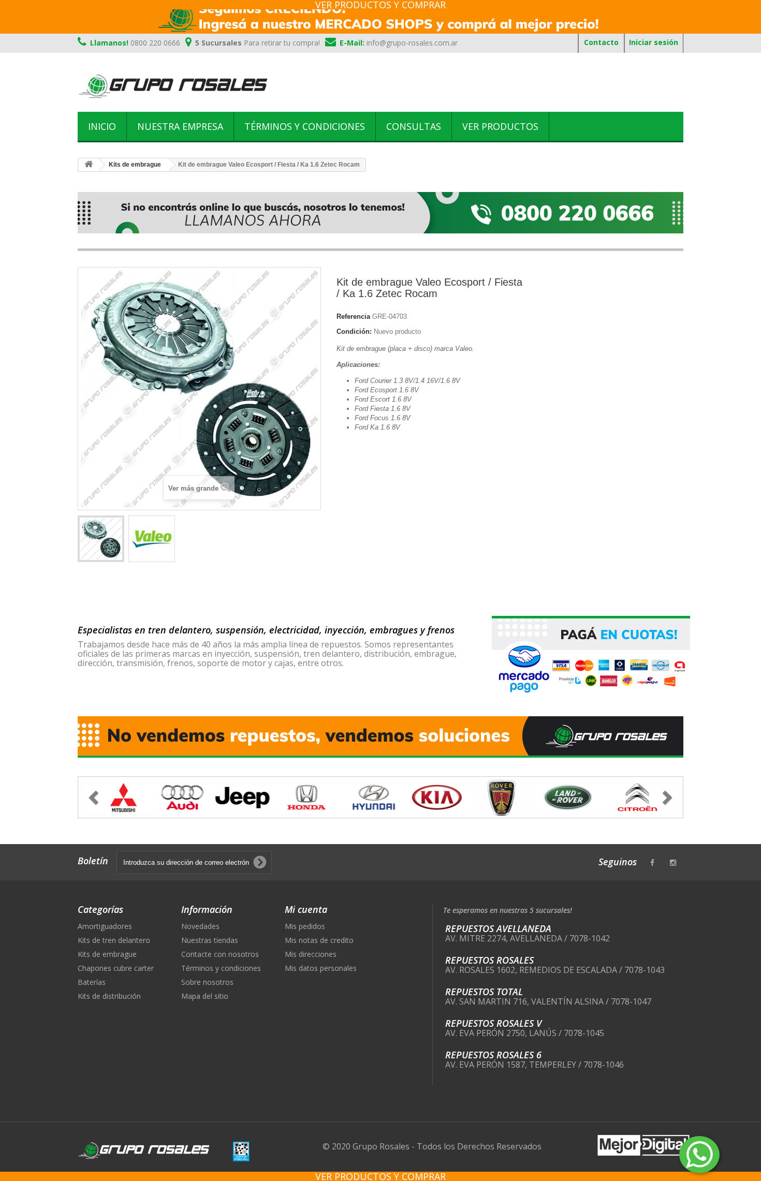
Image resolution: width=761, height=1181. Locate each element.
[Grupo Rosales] (173, 86)
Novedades (200, 926)
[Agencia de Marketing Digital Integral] (643, 1144)
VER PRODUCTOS (500, 126)
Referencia (353, 316)
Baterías (92, 982)
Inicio (102, 126)
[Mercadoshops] (380, 17)
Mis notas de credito (319, 940)
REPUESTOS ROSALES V (493, 1023)
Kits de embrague (107, 954)
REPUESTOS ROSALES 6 (493, 1055)
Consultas (413, 126)
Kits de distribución (109, 996)
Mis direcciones (310, 954)
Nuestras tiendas (209, 940)
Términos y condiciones (304, 126)
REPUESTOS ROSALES (489, 960)
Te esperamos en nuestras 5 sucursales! (507, 910)
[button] (123, 797)
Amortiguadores (105, 926)
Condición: (354, 331)
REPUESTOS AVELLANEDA (498, 928)
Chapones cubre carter (116, 968)
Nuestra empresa (180, 126)
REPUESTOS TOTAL (484, 991)
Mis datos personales (321, 968)
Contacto (601, 42)
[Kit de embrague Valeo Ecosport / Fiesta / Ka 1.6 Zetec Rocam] (101, 539)
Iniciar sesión (653, 42)
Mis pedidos (305, 926)
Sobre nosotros (207, 982)
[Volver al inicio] (88, 164)
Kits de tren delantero (114, 940)
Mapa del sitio (204, 996)
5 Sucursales (257, 43)
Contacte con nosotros (220, 954)
